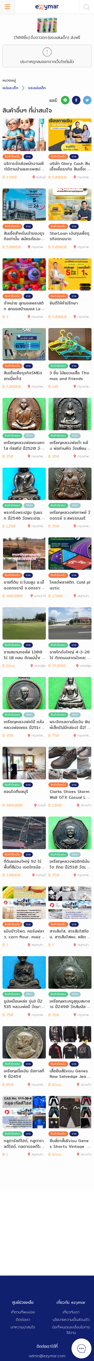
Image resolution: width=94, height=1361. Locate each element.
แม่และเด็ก (10, 88)
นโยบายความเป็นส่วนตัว (71, 1319)
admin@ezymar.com (47, 1356)
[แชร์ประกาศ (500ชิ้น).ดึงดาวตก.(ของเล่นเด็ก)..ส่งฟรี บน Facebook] (76, 100)
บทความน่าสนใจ (23, 1327)
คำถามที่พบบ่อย (23, 1312)
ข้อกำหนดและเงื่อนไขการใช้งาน (71, 1330)
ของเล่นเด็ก (37, 88)
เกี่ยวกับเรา (71, 1312)
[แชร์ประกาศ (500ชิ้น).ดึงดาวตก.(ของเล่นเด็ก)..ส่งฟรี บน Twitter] (87, 100)
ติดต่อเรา (23, 1319)
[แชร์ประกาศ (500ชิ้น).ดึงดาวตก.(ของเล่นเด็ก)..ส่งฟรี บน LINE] (65, 100)
